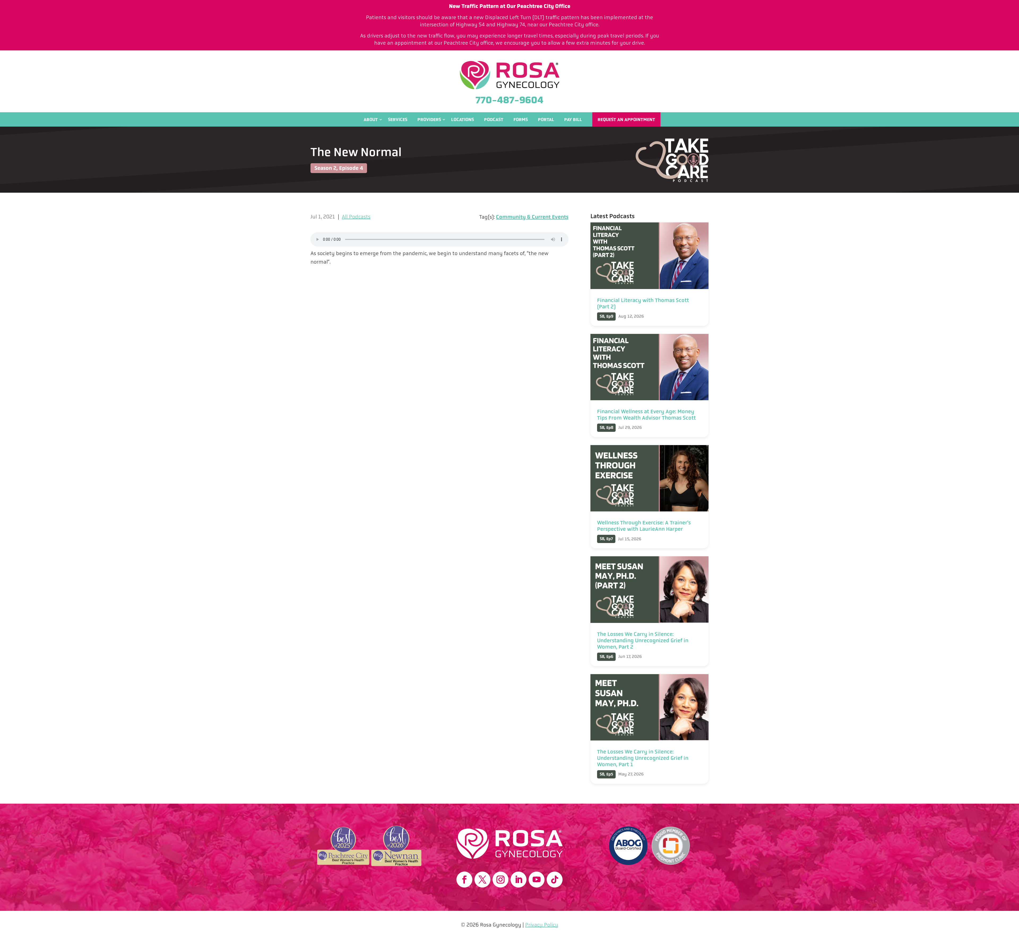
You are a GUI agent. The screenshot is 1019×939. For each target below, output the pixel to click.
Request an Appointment (626, 119)
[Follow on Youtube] (537, 880)
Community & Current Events (532, 217)
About (371, 119)
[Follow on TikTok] (555, 880)
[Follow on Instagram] (500, 880)
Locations (462, 119)
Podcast (493, 119)
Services (397, 119)
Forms (520, 119)
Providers (429, 119)
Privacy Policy (541, 925)
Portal (546, 119)
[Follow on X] (482, 880)
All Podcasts (356, 217)
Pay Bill (573, 119)
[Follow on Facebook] (464, 880)
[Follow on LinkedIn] (518, 880)
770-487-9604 (509, 100)
